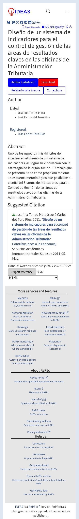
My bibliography (54, 27)
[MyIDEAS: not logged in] (68, 27)
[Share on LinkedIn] (29, 22)
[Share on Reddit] (25, 22)
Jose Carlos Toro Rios (31, 134)
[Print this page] (38, 22)
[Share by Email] (33, 22)
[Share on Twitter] (17, 22)
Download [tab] (48, 82)
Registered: (18, 129)
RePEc (33, 506)
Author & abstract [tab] (23, 82)
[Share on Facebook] (21, 22)
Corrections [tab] (54, 90)
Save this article (32, 27)
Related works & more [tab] (25, 90)
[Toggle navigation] (48, 12)
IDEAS (19, 506)
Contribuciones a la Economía (34, 244)
